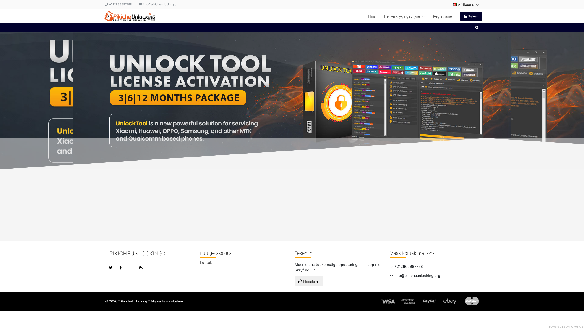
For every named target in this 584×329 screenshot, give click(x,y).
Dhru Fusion (574, 326)
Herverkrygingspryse (402, 16)
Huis (372, 16)
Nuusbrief (311, 281)
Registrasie (442, 16)
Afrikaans (466, 4)
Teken (473, 16)
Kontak (206, 262)
